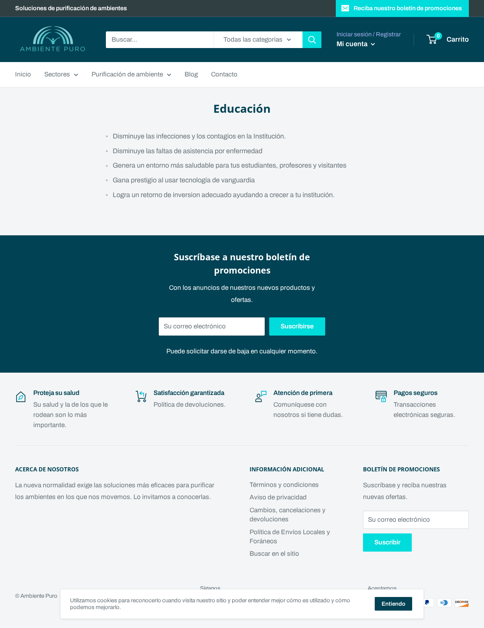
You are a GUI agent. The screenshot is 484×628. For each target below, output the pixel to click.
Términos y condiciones (284, 484)
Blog (191, 74)
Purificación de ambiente (127, 74)
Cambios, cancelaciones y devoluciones (288, 515)
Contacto (224, 74)
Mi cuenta (353, 44)
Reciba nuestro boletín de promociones (408, 8)
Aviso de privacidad (278, 497)
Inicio (23, 74)
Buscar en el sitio (274, 553)
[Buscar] (311, 39)
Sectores (57, 74)
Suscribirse (297, 326)
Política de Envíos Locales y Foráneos (290, 537)
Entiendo (393, 604)
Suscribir (387, 542)
